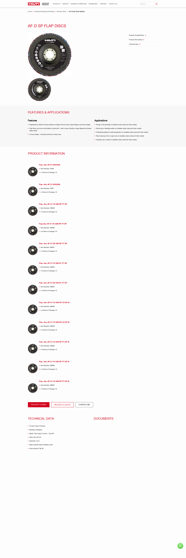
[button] (56, 4)
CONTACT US (113, 4)
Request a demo (38, 404)
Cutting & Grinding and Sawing (44, 11)
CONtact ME (84, 405)
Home (30, 11)
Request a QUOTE (62, 405)
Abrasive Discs (61, 11)
